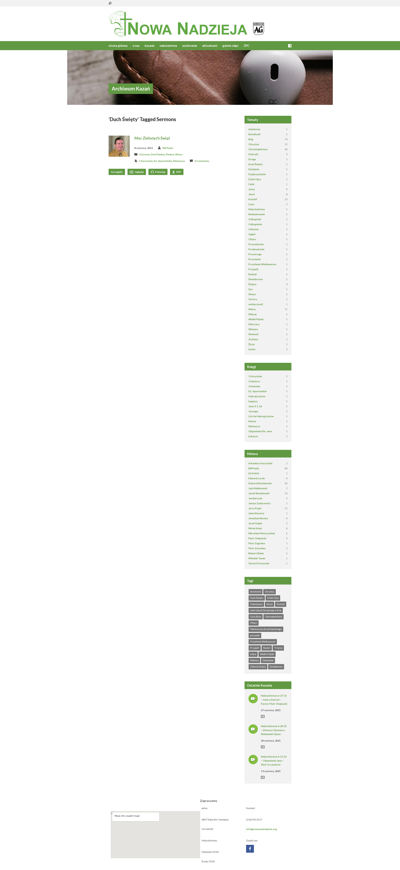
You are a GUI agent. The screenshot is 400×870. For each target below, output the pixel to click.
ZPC (246, 45)
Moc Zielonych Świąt (152, 138)
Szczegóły (117, 171)
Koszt (269, 604)
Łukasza (253, 436)
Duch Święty (158, 154)
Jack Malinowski (257, 488)
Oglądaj (139, 171)
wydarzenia (189, 45)
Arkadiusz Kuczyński (260, 463)
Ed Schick (253, 473)
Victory (252, 299)
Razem (266, 647)
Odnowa (253, 229)
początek (255, 635)
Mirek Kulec (255, 528)
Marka (252, 421)
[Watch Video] (263, 716)
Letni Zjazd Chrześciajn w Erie (265, 610)
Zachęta (253, 339)
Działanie (253, 169)
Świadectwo (255, 279)
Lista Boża (255, 616)
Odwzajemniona (273, 616)
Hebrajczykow (256, 396)
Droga (252, 159)
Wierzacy (254, 324)
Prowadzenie (256, 244)
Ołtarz (252, 239)
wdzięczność (255, 304)
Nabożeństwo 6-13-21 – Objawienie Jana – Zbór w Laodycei (274, 760)
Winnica (253, 329)
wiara (253, 654)
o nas (136, 45)
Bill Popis (167, 147)
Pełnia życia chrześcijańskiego (266, 629)
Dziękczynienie (257, 174)
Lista (251, 204)
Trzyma (278, 647)
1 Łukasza (254, 381)
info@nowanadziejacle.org (261, 829)
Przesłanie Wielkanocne (262, 264)
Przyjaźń (253, 269)
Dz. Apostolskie (163, 160)
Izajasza (253, 401)
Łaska (251, 349)
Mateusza (179, 160)
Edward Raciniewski (260, 483)
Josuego (253, 411)
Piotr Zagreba (256, 543)
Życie (251, 344)
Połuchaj (160, 171)
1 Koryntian (146, 160)
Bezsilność (254, 134)
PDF (178, 171)
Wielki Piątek (256, 319)
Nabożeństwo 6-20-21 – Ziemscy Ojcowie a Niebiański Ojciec (274, 730)
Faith (251, 184)
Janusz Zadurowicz (259, 503)
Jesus (251, 189)
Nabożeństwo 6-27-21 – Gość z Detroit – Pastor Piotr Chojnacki (274, 699)
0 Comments (202, 160)
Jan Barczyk (255, 498)
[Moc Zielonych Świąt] (119, 154)
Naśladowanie (256, 214)
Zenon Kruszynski (258, 563)
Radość (252, 274)
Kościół (252, 199)
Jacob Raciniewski (258, 493)
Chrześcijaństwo (258, 149)
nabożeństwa (168, 45)
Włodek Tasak (256, 558)
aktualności (209, 45)
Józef (251, 194)
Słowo (252, 294)
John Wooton (256, 513)
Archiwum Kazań (131, 88)
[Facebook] (289, 45)
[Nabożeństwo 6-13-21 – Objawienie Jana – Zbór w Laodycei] (253, 762)
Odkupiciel (254, 219)
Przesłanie (254, 259)
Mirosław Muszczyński (261, 533)
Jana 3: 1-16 (255, 406)
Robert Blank (256, 553)
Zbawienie (267, 660)
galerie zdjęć (230, 45)
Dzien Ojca (273, 597)
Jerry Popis (255, 508)
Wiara (178, 154)
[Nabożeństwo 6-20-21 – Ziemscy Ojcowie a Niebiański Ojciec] (253, 731)
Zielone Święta (258, 666)
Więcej (252, 314)
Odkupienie (255, 224)
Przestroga (255, 254)
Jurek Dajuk (255, 523)
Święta (170, 154)
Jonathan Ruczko (258, 518)
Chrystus (144, 154)
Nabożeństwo (256, 209)
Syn (250, 289)
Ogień (251, 234)
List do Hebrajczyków (261, 416)
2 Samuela (254, 386)
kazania (150, 45)
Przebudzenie (256, 249)
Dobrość (253, 154)
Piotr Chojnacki (257, 538)
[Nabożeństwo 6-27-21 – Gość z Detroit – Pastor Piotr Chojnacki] (253, 701)
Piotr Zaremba (257, 548)
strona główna (118, 45)
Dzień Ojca (254, 179)
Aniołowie (254, 129)
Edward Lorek (256, 478)
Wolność (253, 334)
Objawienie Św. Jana (260, 431)
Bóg (250, 139)
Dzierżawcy (256, 604)
